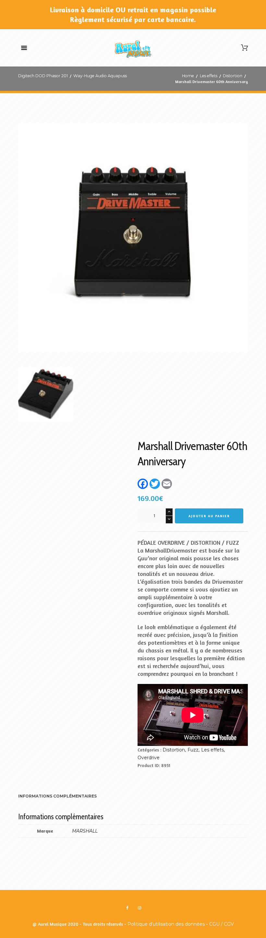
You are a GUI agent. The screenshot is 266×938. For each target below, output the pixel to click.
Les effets (208, 75)
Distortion (232, 75)
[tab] (57, 796)
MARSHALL (85, 831)
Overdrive (149, 758)
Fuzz (193, 750)
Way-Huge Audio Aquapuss (100, 75)
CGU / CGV (221, 924)
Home (188, 75)
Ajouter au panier (209, 516)
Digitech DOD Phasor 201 (43, 75)
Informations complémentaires (57, 796)
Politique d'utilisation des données (166, 924)
